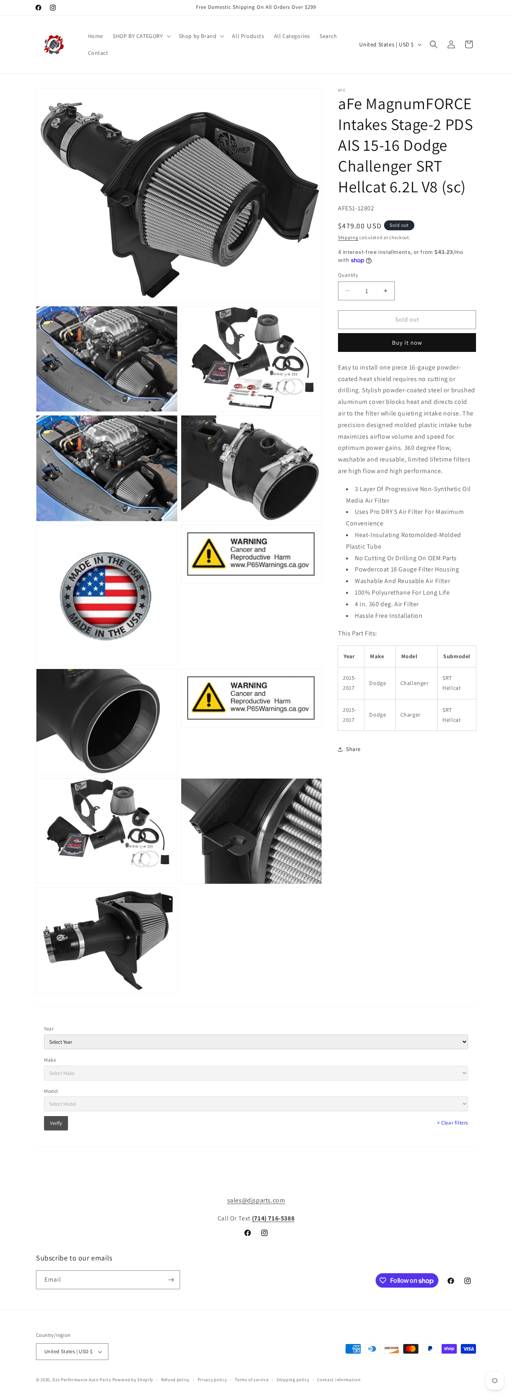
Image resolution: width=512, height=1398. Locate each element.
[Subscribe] (171, 1279)
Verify (56, 1123)
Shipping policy (293, 1379)
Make (50, 1059)
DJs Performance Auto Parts (81, 1379)
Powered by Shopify (133, 1379)
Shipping (348, 237)
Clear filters (452, 1122)
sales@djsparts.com (256, 1200)
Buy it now (407, 342)
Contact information (338, 1379)
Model (51, 1091)
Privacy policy (212, 1379)
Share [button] (353, 749)
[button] (141, 36)
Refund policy (175, 1379)
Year (49, 1028)
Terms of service (251, 1379)
